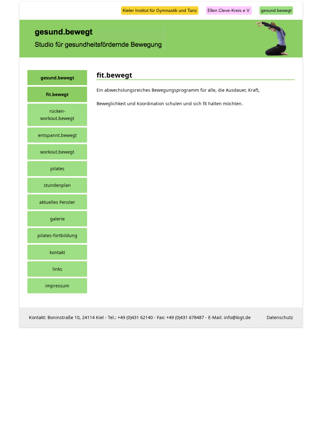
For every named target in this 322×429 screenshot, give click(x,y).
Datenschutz (280, 317)
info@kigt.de (237, 317)
